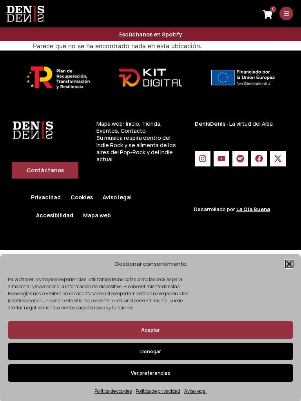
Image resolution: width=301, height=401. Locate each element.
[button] (289, 264)
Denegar (150, 351)
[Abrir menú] (286, 13)
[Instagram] (202, 158)
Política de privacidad (158, 391)
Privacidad (46, 197)
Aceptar (150, 330)
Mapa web (97, 215)
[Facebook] (259, 158)
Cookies (82, 197)
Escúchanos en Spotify (150, 34)
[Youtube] (221, 158)
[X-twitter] (278, 158)
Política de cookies (113, 391)
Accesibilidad (54, 215)
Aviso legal (195, 391)
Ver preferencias (150, 373)
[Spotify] (240, 158)
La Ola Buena (253, 209)
